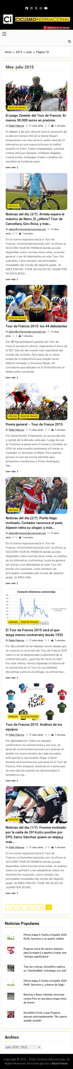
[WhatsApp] (41, 8)
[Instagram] (31, 8)
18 (40, 907)
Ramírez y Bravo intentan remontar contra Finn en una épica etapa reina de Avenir (45, 998)
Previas (13, 416)
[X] (36, 8)
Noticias (13, 206)
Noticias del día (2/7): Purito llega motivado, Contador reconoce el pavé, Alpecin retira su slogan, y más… (34, 523)
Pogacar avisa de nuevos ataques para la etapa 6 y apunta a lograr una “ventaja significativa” (45, 952)
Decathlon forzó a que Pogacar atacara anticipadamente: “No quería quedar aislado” (45, 1016)
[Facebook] (26, 8)
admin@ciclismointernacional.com (27, 229)
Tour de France (17, 107)
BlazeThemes (60, 1063)
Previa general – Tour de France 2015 (34, 424)
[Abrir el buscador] (69, 41)
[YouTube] (46, 8)
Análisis (13, 622)
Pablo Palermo (16, 125)
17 (32, 907)
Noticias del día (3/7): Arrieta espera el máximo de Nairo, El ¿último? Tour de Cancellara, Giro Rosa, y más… (35, 219)
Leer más (11, 167)
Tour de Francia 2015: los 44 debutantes (36, 326)
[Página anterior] (9, 907)
